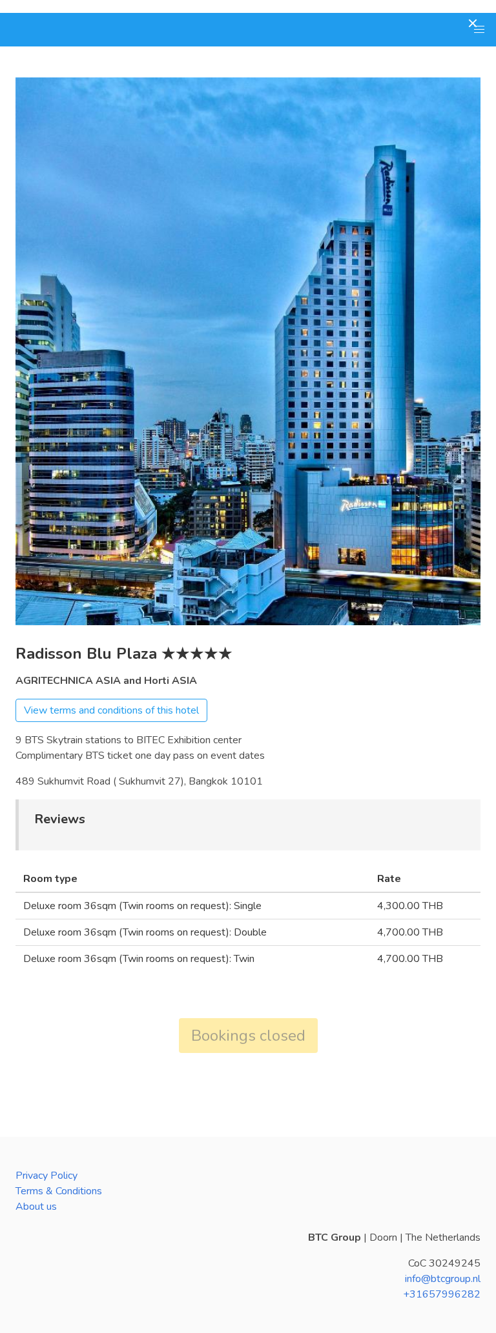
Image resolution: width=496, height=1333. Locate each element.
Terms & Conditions (59, 1191)
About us (36, 1206)
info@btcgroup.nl (442, 1279)
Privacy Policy (47, 1175)
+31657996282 (441, 1294)
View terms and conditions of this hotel (111, 710)
